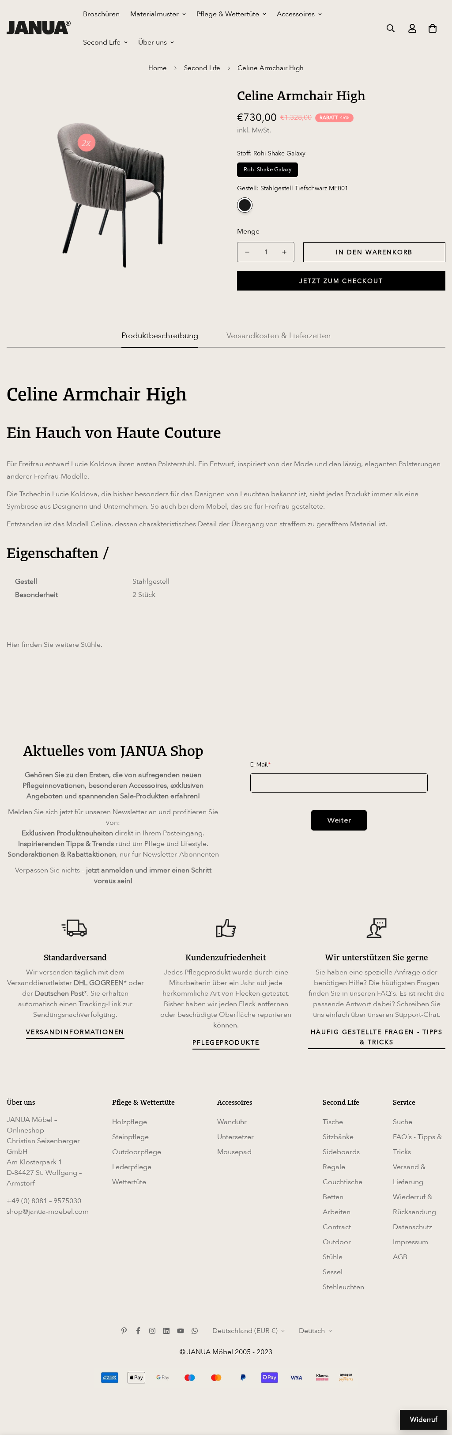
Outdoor (337, 1242)
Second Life (102, 42)
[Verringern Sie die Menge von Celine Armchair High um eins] (247, 252)
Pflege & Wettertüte (227, 14)
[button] (432, 28)
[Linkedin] (166, 1330)
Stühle (91, 645)
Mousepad (234, 1152)
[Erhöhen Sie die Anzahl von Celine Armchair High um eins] (284, 252)
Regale (334, 1167)
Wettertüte (129, 1182)
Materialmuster (154, 14)
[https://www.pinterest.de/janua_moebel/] (124, 1330)
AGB (400, 1257)
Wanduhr (232, 1122)
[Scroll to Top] (435, 1387)
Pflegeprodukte (226, 1042)
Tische (333, 1122)
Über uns (152, 42)
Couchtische (342, 1182)
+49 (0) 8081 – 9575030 (44, 1201)
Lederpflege (131, 1167)
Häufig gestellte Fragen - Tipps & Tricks (377, 1037)
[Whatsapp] (195, 1330)
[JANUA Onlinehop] (39, 28)
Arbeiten (336, 1212)
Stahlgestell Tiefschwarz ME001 (244, 205)
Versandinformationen (75, 1032)
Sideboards (341, 1152)
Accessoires (296, 14)
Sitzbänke (338, 1137)
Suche (402, 1122)
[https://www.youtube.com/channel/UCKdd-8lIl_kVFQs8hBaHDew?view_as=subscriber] (180, 1330)
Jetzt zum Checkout (341, 281)
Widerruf (423, 1419)
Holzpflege (129, 1122)
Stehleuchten (343, 1287)
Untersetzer (235, 1137)
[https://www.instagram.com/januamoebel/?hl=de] (152, 1330)
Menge (248, 231)
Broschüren (101, 14)
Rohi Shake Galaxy (267, 170)
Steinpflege (130, 1137)
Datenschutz (412, 1227)
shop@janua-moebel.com (48, 1211)
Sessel (333, 1272)
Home (157, 68)
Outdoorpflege (136, 1152)
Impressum (410, 1242)
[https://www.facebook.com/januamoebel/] (138, 1330)
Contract (337, 1227)
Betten (333, 1197)
